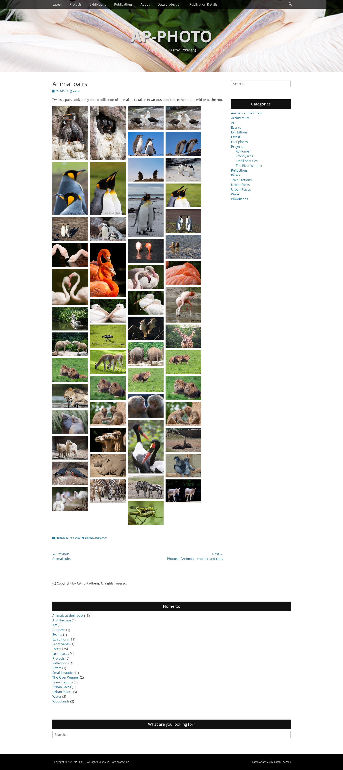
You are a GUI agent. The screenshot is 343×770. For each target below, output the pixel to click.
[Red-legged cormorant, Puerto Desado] (70, 158)
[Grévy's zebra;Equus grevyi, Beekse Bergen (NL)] (146, 498)
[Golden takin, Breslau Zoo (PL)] (70, 458)
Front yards (244, 156)
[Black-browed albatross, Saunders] (146, 129)
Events (236, 127)
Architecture (240, 118)
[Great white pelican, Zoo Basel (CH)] (108, 321)
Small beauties (247, 161)
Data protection (169, 4)
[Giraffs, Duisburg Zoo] (183, 347)
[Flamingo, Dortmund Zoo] (146, 262)
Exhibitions (98, 4)
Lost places (239, 142)
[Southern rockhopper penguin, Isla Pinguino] (146, 154)
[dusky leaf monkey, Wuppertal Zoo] (183, 476)
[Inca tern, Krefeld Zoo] (70, 484)
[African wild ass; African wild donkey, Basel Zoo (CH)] (183, 502)
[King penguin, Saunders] (70, 240)
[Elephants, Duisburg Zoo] (70, 355)
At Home (242, 151)
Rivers (235, 175)
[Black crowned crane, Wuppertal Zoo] (108, 347)
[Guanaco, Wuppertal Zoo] (108, 373)
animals (89, 537)
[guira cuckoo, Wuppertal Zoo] (146, 339)
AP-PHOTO (171, 36)
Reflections (239, 170)
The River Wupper (249, 165)
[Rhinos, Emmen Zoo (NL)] (108, 476)
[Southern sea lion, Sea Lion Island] (183, 258)
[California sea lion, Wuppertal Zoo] (70, 432)
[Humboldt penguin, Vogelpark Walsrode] (108, 240)
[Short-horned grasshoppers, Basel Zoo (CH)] (146, 524)
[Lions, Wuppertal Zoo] (183, 373)
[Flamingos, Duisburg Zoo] (108, 295)
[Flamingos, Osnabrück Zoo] (183, 283)
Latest (57, 4)
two (104, 537)
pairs (98, 537)
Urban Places (241, 189)
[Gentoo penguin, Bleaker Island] (183, 180)
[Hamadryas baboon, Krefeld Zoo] (146, 416)
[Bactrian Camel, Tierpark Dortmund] (108, 450)
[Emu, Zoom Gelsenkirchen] (183, 450)
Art (233, 123)
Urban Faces (240, 185)
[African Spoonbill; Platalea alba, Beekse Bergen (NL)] (70, 510)
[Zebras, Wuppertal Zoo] (108, 502)
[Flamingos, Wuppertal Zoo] (70, 266)
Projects (75, 4)
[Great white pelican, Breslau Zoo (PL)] (70, 329)
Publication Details (203, 4)
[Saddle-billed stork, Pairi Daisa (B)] (146, 472)
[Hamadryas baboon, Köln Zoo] (108, 424)
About (145, 4)
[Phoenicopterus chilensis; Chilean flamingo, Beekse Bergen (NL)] (183, 321)
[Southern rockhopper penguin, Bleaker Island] (146, 180)
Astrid (76, 91)
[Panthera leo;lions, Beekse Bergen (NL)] (70, 407)
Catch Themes (282, 762)
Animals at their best (68, 537)
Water (235, 194)
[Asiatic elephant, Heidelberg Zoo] (146, 365)
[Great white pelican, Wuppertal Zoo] (146, 313)
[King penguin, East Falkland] (70, 214)
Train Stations (241, 180)
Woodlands (239, 199)
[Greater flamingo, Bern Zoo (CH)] (146, 287)
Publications (123, 4)
